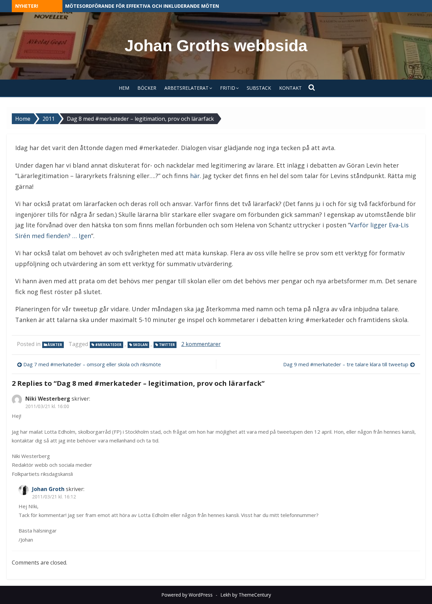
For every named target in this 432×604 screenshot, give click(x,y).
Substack (259, 88)
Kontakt (290, 88)
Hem (124, 88)
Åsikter (55, 344)
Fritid (227, 88)
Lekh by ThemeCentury (245, 595)
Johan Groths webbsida (216, 46)
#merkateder (108, 344)
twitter (167, 344)
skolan (140, 344)
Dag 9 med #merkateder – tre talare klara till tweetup (345, 364)
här (195, 176)
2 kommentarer (201, 344)
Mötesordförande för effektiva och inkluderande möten (142, 6)
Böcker (146, 88)
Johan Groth (48, 489)
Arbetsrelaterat (186, 88)
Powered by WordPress (187, 595)
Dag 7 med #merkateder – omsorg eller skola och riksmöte (92, 364)
